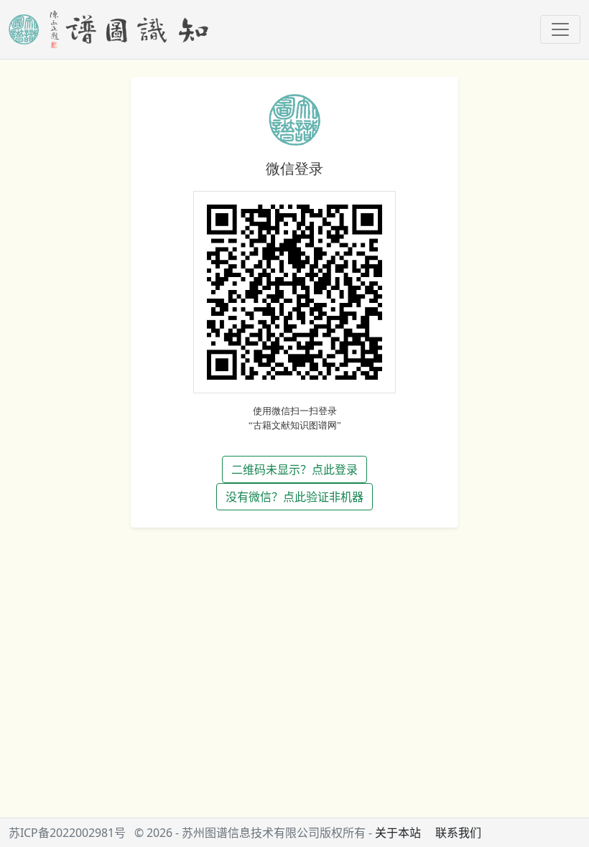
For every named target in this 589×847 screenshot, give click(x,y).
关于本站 (398, 833)
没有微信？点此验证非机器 (294, 497)
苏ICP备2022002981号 (67, 833)
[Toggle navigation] (560, 29)
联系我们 (458, 833)
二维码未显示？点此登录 (294, 469)
